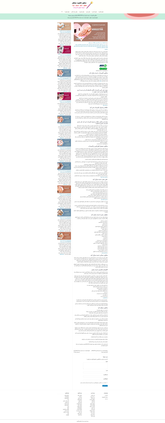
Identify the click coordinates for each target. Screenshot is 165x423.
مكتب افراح (80, 398)
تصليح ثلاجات (67, 396)
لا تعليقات (106, 49)
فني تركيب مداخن (66, 400)
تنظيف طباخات (79, 406)
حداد (68, 399)
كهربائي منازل (92, 405)
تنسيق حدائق (80, 413)
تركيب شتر (93, 413)
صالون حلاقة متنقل (104, 199)
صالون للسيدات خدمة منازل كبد (87, 46)
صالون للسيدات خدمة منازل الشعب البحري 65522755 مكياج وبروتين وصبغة (64, 78)
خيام (68, 413)
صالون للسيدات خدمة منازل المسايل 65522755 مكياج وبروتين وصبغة (65, 101)
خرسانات (80, 396)
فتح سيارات (93, 409)
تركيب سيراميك (92, 410)
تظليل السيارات (79, 409)
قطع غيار (67, 414)
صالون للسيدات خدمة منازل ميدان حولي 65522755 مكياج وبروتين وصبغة (64, 171)
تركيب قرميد (67, 410)
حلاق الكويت (105, 297)
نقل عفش (93, 407)
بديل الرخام (80, 414)
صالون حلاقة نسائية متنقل (97, 46)
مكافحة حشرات (92, 399)
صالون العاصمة (101, 11)
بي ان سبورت (92, 396)
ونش (68, 406)
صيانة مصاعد (93, 414)
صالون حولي (88, 11)
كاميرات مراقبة (92, 406)
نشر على (97, 42)
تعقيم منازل (80, 402)
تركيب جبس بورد (79, 410)
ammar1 (104, 42)
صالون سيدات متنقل (103, 177)
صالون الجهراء (67, 11)
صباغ (68, 407)
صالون (89, 42)
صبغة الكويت (103, 47)
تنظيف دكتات (80, 405)
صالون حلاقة (86, 44)
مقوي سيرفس (92, 403)
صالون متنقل (80, 46)
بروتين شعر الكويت (102, 44)
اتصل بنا (106, 395)
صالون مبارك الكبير (74, 11)
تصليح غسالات (66, 395)
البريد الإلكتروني (105, 374)
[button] (98, 12)
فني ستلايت (93, 395)
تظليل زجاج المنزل (66, 409)
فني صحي (93, 402)
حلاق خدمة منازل (104, 252)
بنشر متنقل (93, 398)
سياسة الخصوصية (105, 397)
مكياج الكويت (99, 47)
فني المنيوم (67, 402)
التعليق (106, 361)
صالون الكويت (79, 399)
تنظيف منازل (80, 395)
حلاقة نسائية (97, 44)
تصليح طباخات (79, 407)
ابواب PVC (93, 416)
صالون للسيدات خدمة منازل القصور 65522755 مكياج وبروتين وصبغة (65, 31)
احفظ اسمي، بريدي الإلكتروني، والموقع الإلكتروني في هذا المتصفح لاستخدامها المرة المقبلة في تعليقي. (93, 382)
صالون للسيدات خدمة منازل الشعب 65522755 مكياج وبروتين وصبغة (65, 218)
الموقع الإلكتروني (105, 378)
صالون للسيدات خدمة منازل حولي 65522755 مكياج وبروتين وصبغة (65, 241)
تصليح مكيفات (66, 405)
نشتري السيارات (79, 403)
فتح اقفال (93, 400)
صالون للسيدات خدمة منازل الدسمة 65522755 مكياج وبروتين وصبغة (65, 148)
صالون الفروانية (81, 11)
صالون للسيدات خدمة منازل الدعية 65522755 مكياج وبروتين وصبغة (65, 124)
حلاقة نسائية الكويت (91, 44)
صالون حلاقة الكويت (80, 44)
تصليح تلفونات (66, 398)
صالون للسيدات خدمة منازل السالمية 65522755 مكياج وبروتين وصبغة (65, 194)
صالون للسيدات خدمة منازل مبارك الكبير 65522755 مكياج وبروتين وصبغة (64, 55)
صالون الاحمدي (94, 11)
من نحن (106, 398)
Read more (62, 44)
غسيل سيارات (66, 403)
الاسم (107, 370)
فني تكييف (80, 400)
